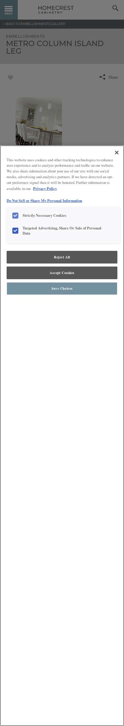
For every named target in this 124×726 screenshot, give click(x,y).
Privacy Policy (45, 188)
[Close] (116, 152)
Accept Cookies (62, 272)
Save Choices (62, 288)
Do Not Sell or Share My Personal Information (44, 200)
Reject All (62, 257)
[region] (62, 435)
